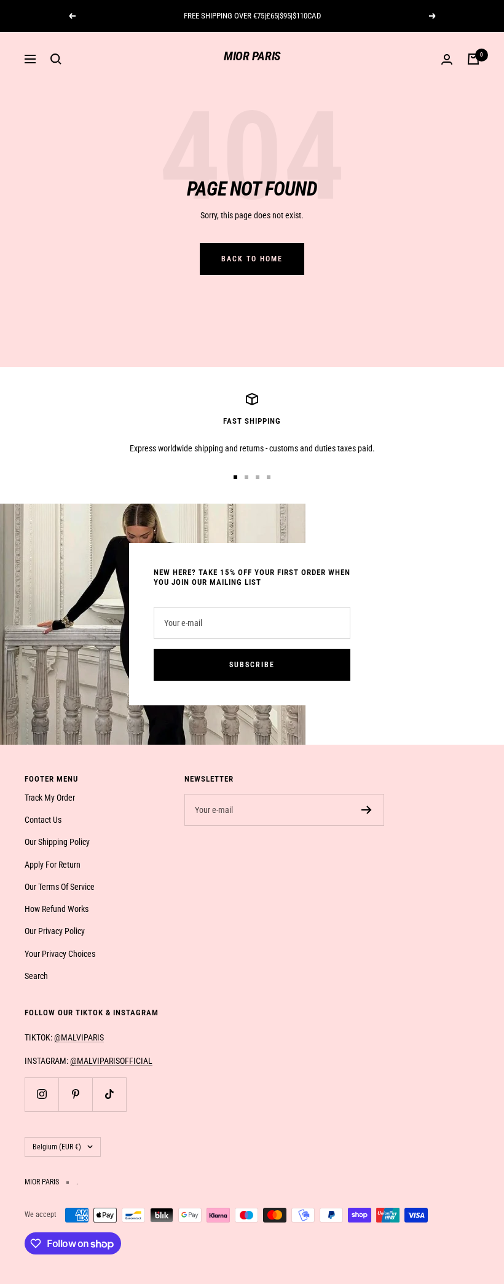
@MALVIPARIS (79, 1037)
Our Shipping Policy (57, 842)
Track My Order (50, 797)
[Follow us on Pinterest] (75, 1094)
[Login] (446, 59)
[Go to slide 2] (246, 477)
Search (36, 976)
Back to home (252, 259)
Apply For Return (53, 865)
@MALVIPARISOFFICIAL (111, 1061)
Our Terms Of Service (60, 887)
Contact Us (43, 820)
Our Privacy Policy (55, 931)
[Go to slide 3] (257, 477)
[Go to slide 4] (268, 477)
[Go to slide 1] (235, 477)
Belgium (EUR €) (57, 1147)
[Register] (366, 810)
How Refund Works (57, 909)
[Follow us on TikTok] (109, 1094)
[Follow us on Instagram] (41, 1094)
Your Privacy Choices (60, 954)
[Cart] (473, 59)
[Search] (55, 59)
